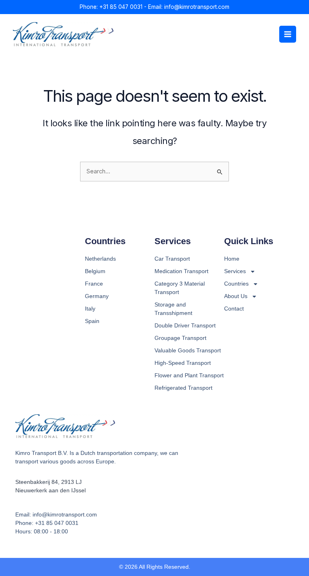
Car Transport (172, 258)
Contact (234, 308)
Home (231, 258)
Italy (90, 308)
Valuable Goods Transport (187, 350)
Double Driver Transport (185, 325)
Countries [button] (236, 283)
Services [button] (235, 271)
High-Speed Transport (182, 363)
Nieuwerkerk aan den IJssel (50, 490)
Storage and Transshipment (173, 308)
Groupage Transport (180, 338)
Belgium (95, 271)
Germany (97, 296)
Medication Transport (181, 271)
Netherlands (100, 258)
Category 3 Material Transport (179, 287)
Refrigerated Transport (183, 388)
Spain (92, 321)
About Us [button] (235, 296)
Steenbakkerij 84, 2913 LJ (48, 482)
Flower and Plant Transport (189, 375)
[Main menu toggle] (287, 34)
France (94, 283)
